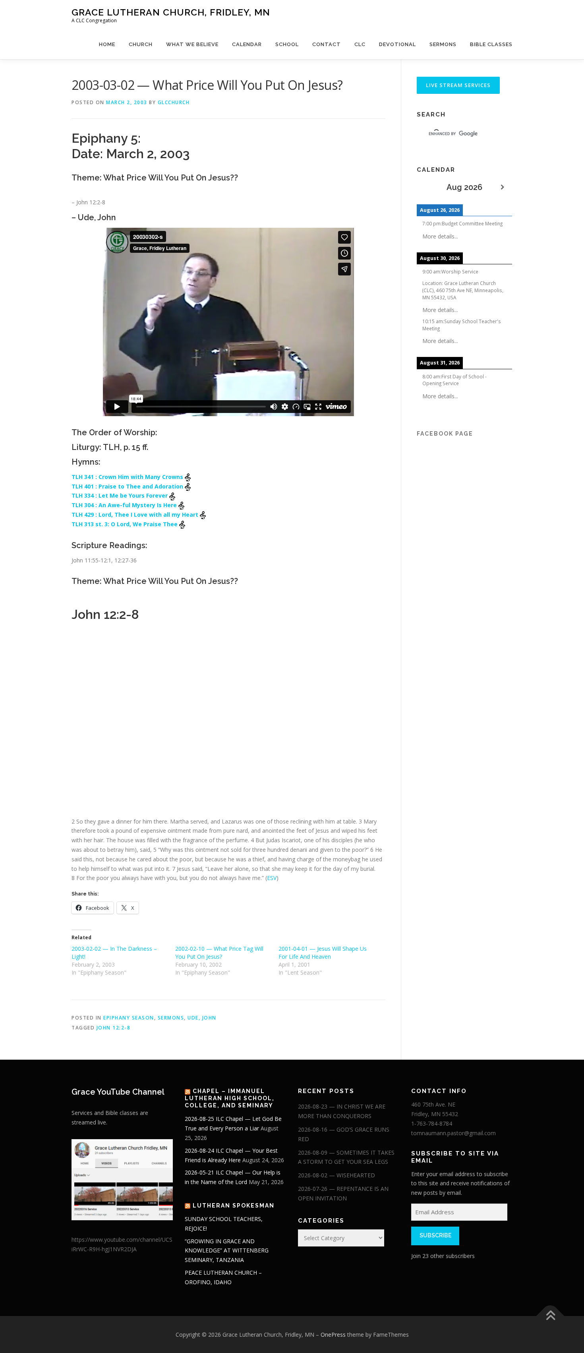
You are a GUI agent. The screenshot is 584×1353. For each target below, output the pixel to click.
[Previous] (426, 187)
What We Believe (192, 44)
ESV (272, 878)
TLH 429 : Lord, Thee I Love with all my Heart (136, 514)
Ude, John (202, 1017)
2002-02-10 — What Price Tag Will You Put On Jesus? (219, 952)
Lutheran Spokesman (234, 1205)
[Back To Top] (550, 1316)
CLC (359, 44)
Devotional (397, 44)
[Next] (502, 187)
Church (141, 44)
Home (107, 44)
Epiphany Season (128, 1017)
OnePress (333, 1334)
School (287, 44)
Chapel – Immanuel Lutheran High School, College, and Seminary (230, 1098)
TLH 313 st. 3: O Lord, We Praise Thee (125, 524)
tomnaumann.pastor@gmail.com (453, 1133)
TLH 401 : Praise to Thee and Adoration (128, 486)
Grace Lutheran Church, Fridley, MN (171, 12)
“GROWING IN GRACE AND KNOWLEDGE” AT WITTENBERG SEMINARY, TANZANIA (227, 1250)
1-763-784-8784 (431, 1123)
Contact (326, 44)
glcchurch (174, 102)
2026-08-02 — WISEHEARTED (336, 1175)
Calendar (247, 44)
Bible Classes (491, 44)
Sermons (442, 44)
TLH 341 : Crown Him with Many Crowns (128, 477)
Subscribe (435, 1235)
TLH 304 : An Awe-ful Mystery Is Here (125, 505)
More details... (440, 236)
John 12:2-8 (114, 1027)
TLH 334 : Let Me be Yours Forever (120, 495)
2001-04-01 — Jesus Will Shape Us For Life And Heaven (322, 952)
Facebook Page (445, 433)
